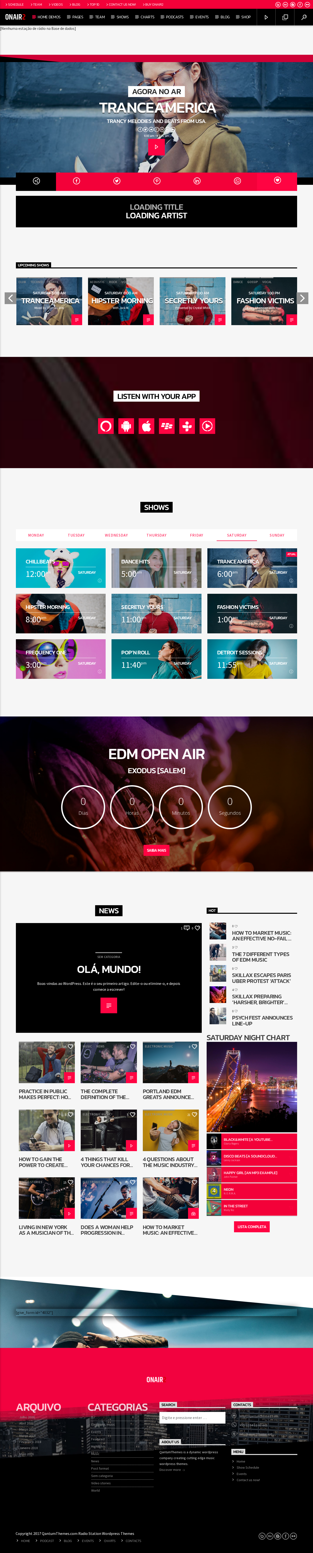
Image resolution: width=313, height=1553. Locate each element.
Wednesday (116, 535)
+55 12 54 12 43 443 (253, 1425)
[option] (49, 301)
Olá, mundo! (108, 969)
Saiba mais (156, 850)
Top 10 (94, 4)
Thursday (156, 535)
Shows (123, 17)
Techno (36, 282)
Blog (76, 4)
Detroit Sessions (240, 652)
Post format (100, 1468)
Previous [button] (10, 300)
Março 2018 (27, 1435)
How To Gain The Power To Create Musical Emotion (41, 1162)
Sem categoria (108, 957)
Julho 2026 (27, 1417)
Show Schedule (248, 1467)
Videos (57, 4)
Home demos (49, 17)
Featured (98, 1439)
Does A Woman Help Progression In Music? (107, 1229)
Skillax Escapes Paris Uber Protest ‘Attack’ (261, 977)
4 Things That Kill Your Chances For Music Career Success (105, 1162)
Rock (113, 282)
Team (37, 4)
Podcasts (174, 17)
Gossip (181, 282)
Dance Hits (135, 561)
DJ (22, 1114)
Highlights (98, 1446)
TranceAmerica (157, 107)
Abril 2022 (26, 1423)
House (196, 282)
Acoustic (97, 282)
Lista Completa (252, 1227)
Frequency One (46, 652)
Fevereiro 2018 (30, 1442)
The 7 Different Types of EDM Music (260, 956)
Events (202, 17)
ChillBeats (40, 561)
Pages (77, 17)
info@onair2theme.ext (256, 1434)
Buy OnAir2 (154, 4)
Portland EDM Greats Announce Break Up (167, 1094)
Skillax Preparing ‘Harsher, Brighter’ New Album (258, 999)
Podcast (47, 1540)
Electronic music (159, 1046)
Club (22, 282)
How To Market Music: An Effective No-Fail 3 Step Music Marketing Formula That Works (170, 1229)
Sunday (277, 535)
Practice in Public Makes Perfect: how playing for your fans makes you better (46, 1094)
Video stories (31, 1182)
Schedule (16, 4)
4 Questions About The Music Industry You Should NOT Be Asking (168, 1162)
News (100, 1046)
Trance (52, 282)
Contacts (133, 1540)
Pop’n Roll (135, 652)
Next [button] (303, 300)
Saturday (236, 535)
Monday (36, 535)
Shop (246, 17)
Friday (196, 535)
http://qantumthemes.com (259, 1416)
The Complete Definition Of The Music (103, 1094)
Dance (166, 282)
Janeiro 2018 (28, 1448)
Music (87, 1046)
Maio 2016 (26, 1454)
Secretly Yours (194, 301)
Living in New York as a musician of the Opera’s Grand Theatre (46, 1229)
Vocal (126, 282)
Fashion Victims (265, 301)
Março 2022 (27, 1429)
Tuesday (76, 535)
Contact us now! (122, 4)
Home (241, 1461)
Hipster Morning (122, 301)
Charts (147, 17)
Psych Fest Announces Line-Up (262, 1020)
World (95, 1490)
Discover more (170, 1469)
